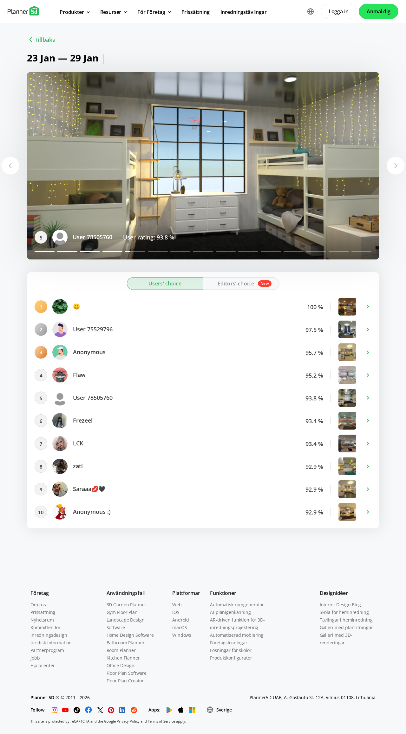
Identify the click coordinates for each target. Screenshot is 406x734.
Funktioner (223, 593)
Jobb (35, 658)
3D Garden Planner (127, 605)
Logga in (339, 11)
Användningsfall (126, 593)
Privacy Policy (128, 721)
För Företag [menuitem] (151, 12)
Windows (181, 635)
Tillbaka (45, 39)
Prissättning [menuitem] (195, 12)
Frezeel (82, 420)
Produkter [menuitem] (72, 12)
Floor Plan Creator (125, 681)
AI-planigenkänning (230, 612)
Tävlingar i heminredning (346, 620)
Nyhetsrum (42, 620)
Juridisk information (51, 643)
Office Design (120, 665)
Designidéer (334, 593)
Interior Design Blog (340, 605)
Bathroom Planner (126, 643)
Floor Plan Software (127, 673)
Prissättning (42, 612)
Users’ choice (164, 283)
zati (77, 466)
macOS (179, 627)
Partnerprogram (47, 650)
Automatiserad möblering (237, 635)
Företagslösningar (228, 643)
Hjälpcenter (42, 665)
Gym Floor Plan (122, 612)
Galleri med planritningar (346, 627)
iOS (176, 612)
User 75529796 (92, 329)
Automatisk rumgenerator (237, 605)
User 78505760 (91, 237)
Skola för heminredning (344, 612)
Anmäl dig (378, 11)
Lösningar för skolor (230, 650)
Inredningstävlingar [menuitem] (243, 12)
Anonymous (88, 352)
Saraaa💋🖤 (88, 489)
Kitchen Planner (123, 658)
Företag (39, 593)
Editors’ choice (236, 283)
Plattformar (186, 593)
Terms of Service (161, 721)
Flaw (78, 375)
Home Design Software (130, 635)
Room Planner (121, 650)
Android (180, 620)
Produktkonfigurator (231, 658)
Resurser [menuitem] (110, 12)
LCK (77, 443)
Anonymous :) (91, 511)
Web (177, 605)
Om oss (38, 605)
